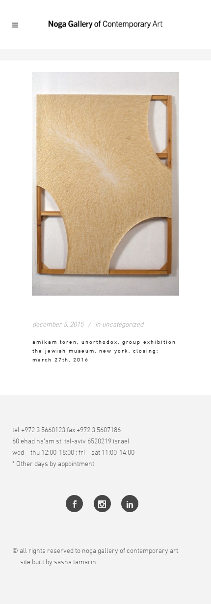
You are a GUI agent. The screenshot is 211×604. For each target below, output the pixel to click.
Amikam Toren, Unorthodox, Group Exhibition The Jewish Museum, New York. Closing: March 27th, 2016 (104, 350)
